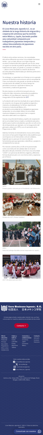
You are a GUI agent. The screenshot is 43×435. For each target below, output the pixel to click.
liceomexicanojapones (23, 367)
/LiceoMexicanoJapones (23, 362)
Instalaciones (5, 350)
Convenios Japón (25, 340)
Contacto (20, 326)
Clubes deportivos (15, 344)
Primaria (3, 342)
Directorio (37, 342)
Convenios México (25, 344)
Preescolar (4, 340)
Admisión (36, 338)
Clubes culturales (14, 340)
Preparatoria (4, 346)
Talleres (14, 347)
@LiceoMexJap (22, 364)
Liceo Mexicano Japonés (23, 369)
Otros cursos (4, 348)
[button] (39, 4)
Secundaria (4, 344)
